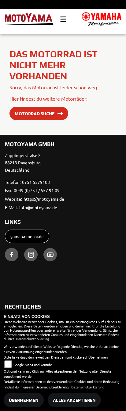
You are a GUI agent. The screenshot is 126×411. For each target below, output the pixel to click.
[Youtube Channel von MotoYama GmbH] (50, 254)
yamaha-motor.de (27, 236)
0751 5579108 (36, 182)
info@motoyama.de (38, 207)
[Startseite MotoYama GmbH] (101, 19)
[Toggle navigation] (63, 19)
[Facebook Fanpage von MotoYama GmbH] (11, 254)
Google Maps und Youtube (33, 364)
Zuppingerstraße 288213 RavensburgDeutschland (23, 162)
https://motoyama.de (44, 199)
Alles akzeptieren (74, 400)
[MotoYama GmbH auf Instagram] (31, 254)
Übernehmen (24, 400)
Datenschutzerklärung (32, 338)
